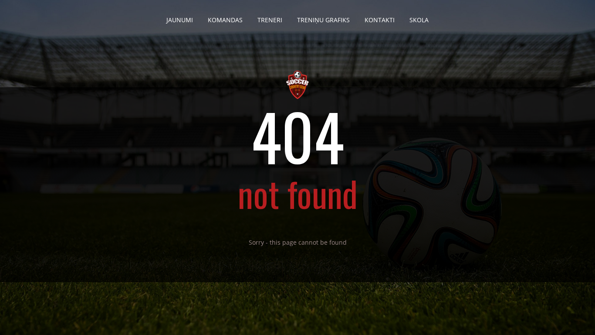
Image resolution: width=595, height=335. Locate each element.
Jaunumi (179, 20)
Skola (419, 20)
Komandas (225, 20)
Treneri (269, 20)
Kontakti (380, 20)
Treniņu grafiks (323, 20)
